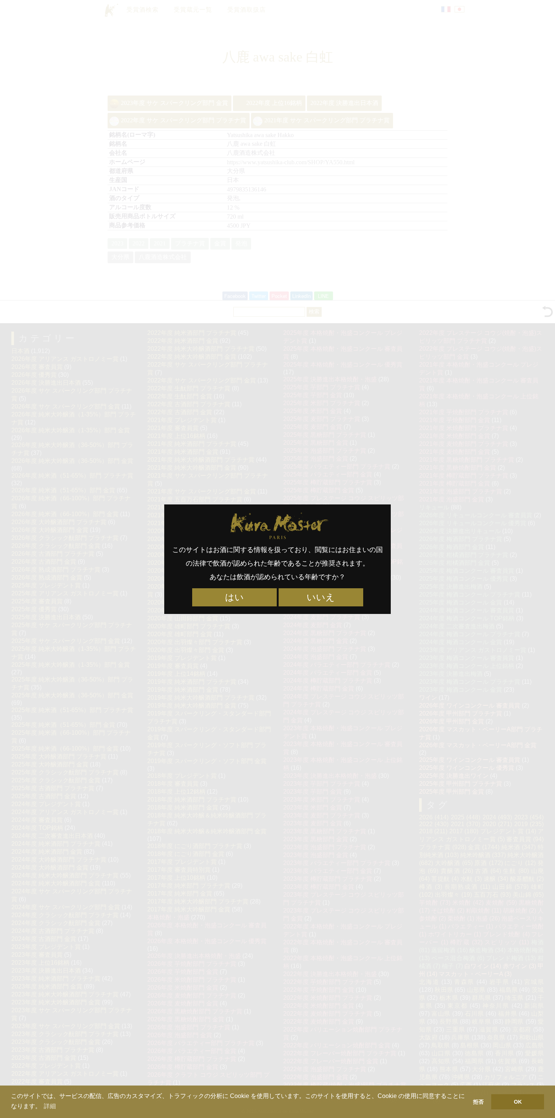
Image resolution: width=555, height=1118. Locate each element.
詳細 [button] (50, 1106)
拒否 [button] (478, 1102)
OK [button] (518, 1102)
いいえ (321, 597)
